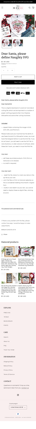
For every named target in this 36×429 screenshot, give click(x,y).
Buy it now (18, 82)
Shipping (3, 63)
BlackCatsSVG (11, 417)
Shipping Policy (8, 361)
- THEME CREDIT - (18, 417)
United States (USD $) (17, 407)
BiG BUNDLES (8, 321)
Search (6, 337)
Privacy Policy (8, 370)
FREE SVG (7, 312)
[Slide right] (32, 25)
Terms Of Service (9, 374)
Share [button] (5, 234)
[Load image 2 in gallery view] (18, 43)
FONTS (6, 325)
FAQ (5, 345)
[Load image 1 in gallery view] (7, 43)
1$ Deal (6, 317)
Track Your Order (9, 350)
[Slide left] (3, 25)
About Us (7, 341)
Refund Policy (8, 366)
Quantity (3, 66)
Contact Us (25, 388)
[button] (2, 8)
